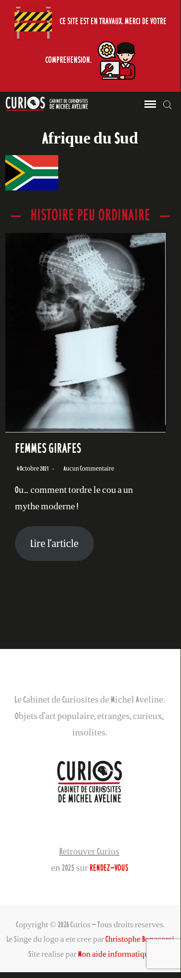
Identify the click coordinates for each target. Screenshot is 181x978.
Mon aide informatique (115, 953)
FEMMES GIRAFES (48, 447)
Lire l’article (54, 543)
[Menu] (149, 104)
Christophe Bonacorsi (139, 939)
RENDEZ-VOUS (109, 867)
